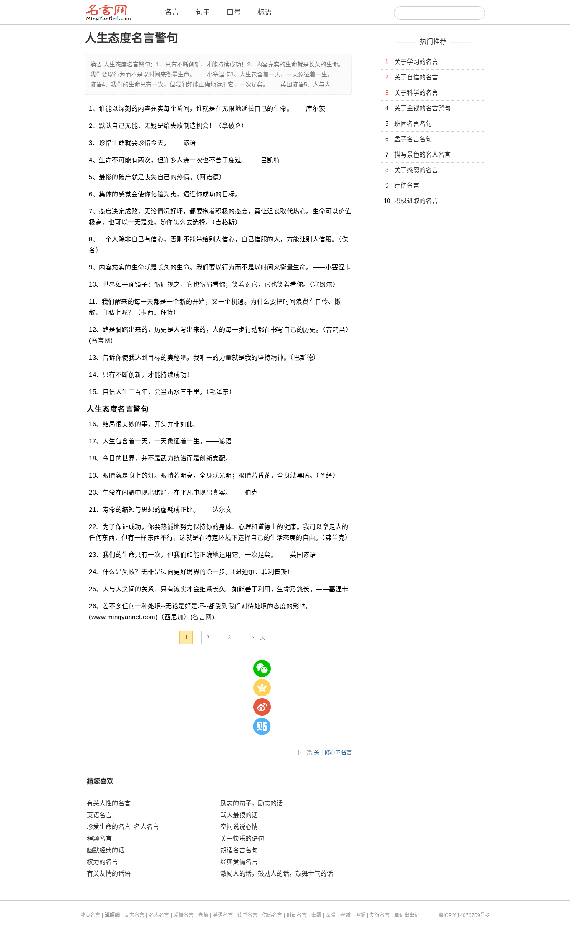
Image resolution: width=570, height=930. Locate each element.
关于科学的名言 (416, 92)
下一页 (257, 637)
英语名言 (99, 814)
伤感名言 (272, 915)
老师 (203, 915)
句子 (203, 12)
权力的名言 (102, 861)
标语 (264, 12)
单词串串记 (406, 915)
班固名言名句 (413, 123)
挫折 (360, 915)
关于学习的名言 (416, 61)
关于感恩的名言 (416, 169)
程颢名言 (99, 838)
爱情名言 (184, 915)
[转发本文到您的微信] (262, 668)
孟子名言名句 (413, 138)
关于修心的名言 (333, 752)
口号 (234, 12)
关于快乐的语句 (242, 838)
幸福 (316, 915)
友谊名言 (380, 915)
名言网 (101, 340)
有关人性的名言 (109, 803)
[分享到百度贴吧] (262, 726)
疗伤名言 (406, 185)
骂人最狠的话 (239, 814)
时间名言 (297, 915)
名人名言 (159, 915)
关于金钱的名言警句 (422, 108)
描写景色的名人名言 (422, 154)
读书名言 (247, 915)
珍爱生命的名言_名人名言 (123, 826)
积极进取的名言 (416, 200)
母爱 (331, 915)
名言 (172, 12)
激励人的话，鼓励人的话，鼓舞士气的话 (276, 873)
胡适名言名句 (239, 850)
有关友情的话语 (109, 873)
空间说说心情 (239, 826)
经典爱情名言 (239, 861)
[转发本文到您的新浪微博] (262, 707)
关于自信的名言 (416, 77)
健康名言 (90, 915)
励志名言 (134, 915)
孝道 (345, 915)
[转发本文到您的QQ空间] (262, 687)
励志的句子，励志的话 (251, 803)
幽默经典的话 (105, 850)
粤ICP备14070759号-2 (464, 915)
